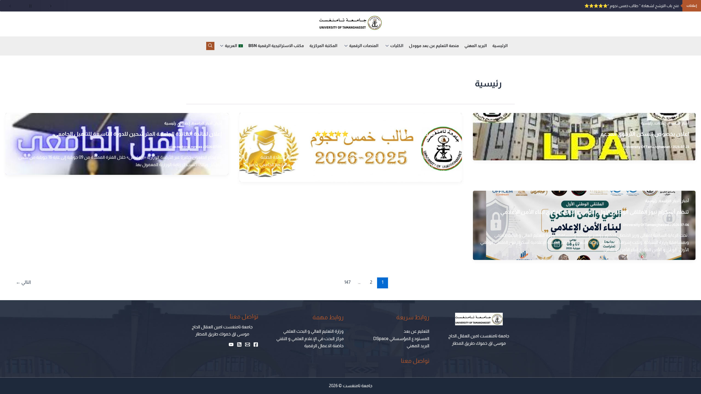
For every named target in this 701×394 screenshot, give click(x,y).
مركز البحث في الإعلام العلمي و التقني (310, 338)
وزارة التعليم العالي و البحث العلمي (313, 331)
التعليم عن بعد (416, 331)
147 (347, 282)
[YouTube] (231, 344)
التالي (23, 282)
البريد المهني (475, 45)
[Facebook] (255, 344)
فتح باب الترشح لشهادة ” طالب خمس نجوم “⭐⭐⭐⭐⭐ (631, 6)
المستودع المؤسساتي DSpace (401, 338)
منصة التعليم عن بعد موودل (434, 45)
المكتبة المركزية (323, 45)
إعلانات (660, 123)
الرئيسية (500, 45)
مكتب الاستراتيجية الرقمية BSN (276, 45)
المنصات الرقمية (363, 45)
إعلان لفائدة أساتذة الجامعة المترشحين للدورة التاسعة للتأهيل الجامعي (138, 134)
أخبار (451, 123)
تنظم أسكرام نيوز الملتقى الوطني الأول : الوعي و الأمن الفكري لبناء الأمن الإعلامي (594, 212)
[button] (210, 46)
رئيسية (647, 123)
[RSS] (239, 344)
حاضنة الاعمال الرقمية (324, 345)
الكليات (396, 45)
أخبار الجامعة (678, 123)
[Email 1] (247, 344)
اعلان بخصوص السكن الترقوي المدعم (644, 134)
